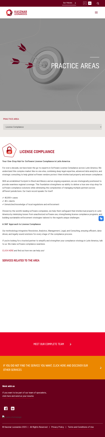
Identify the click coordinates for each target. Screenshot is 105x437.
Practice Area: (11, 119)
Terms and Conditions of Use (81, 427)
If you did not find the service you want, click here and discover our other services (45, 367)
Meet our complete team (49, 344)
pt (85, 3)
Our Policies (67, 3)
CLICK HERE (7, 250)
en (90, 3)
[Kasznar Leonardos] (16, 12)
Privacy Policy (57, 427)
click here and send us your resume (18, 396)
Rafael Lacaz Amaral (11, 313)
